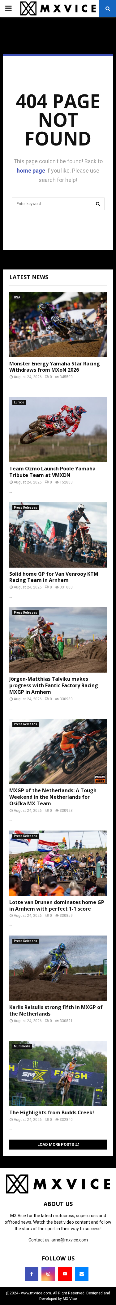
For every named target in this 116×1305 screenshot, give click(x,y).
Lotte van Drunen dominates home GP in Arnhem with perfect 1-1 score (56, 905)
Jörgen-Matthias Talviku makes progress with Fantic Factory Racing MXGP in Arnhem (53, 685)
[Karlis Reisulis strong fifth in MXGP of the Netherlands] (58, 968)
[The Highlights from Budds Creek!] (58, 1073)
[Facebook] (31, 1274)
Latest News (28, 277)
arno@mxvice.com (69, 1239)
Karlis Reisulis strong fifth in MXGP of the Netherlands (56, 1010)
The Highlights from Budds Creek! (51, 1112)
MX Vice (70, 1299)
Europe (19, 402)
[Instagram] (48, 1274)
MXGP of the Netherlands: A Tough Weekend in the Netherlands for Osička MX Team (53, 797)
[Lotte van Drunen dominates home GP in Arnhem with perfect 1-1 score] (58, 863)
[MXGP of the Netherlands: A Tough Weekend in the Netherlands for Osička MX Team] (58, 751)
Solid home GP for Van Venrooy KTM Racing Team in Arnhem (53, 577)
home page (31, 170)
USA (17, 297)
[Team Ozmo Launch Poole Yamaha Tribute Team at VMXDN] (58, 429)
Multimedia (22, 1046)
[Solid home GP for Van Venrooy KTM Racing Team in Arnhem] (58, 535)
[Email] (81, 1274)
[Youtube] (65, 1274)
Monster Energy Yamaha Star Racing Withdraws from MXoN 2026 (54, 367)
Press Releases (25, 507)
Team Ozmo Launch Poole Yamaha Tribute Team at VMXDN (52, 472)
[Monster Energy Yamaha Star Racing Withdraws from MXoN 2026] (58, 324)
